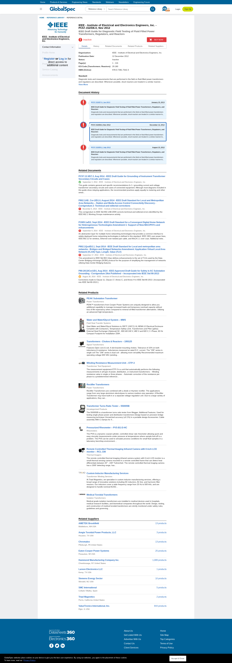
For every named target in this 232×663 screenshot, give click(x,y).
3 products (161, 532)
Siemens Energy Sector (91, 578)
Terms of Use (166, 643)
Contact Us (129, 643)
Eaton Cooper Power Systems (94, 551)
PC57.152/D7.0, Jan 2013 (100, 102)
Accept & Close (177, 659)
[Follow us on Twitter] (57, 646)
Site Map (164, 635)
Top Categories (167, 639)
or (55, 58)
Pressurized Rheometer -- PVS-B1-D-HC (107, 427)
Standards (96, 2)
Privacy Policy (167, 648)
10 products (160, 578)
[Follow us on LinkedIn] (63, 646)
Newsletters (124, 2)
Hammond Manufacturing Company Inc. (99, 560)
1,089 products (159, 560)
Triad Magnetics (87, 597)
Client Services (131, 648)
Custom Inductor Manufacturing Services (107, 473)
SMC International (88, 587)
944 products (160, 606)
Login (177, 9)
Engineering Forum (141, 2)
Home (42, 2)
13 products (160, 523)
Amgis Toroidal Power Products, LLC (97, 532)
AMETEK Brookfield (89, 523)
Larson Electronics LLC (91, 569)
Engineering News (79, 2)
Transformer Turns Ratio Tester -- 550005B (108, 406)
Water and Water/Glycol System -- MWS (106, 320)
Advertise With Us (132, 639)
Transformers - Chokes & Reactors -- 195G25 (109, 341)
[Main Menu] (41, 9)
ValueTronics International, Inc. (94, 606)
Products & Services (58, 2)
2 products (161, 597)
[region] (116, 658)
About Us (128, 631)
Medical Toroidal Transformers (102, 495)
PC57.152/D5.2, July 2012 (101, 147)
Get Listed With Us (133, 635)
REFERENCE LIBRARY (55, 18)
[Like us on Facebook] (51, 646)
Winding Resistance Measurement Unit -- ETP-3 (111, 363)
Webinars (110, 2)
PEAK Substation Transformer (102, 298)
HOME (41, 18)
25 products (160, 551)
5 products (161, 587)
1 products (161, 569)
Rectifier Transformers (98, 384)
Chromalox (84, 542)
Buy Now (158, 40)
